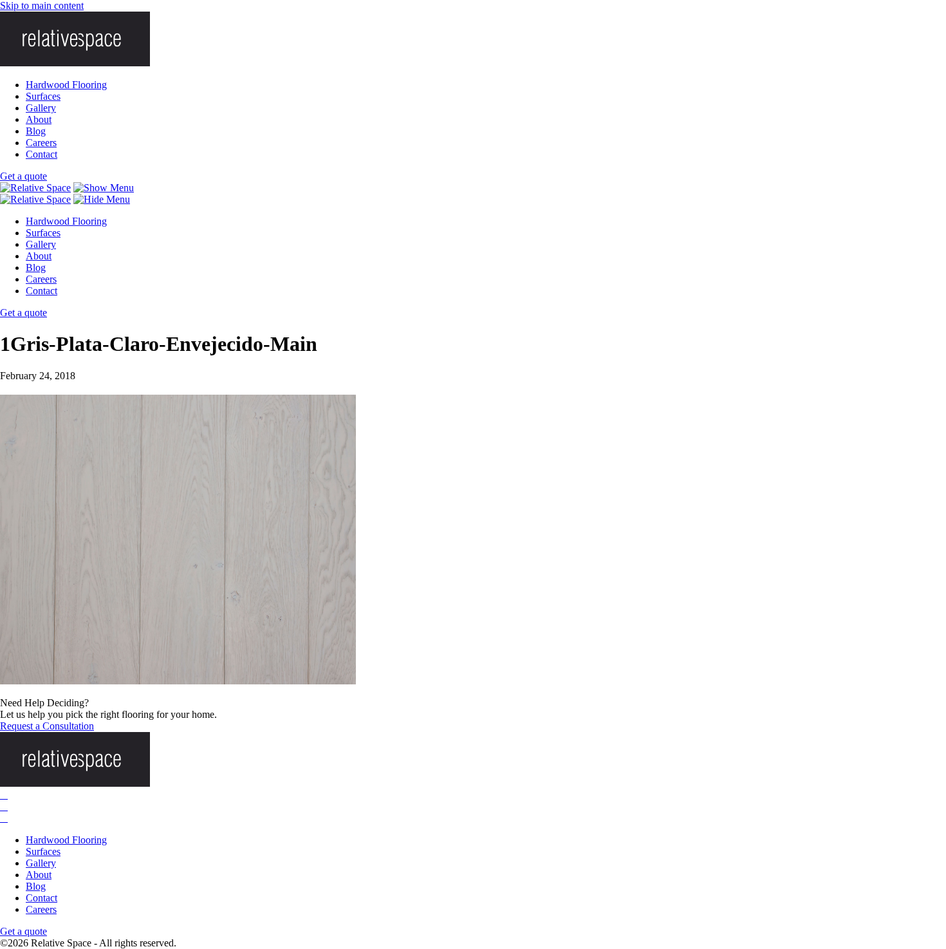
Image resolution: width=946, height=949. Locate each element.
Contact (41, 154)
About (38, 119)
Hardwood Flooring (66, 84)
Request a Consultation (47, 725)
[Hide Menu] (101, 199)
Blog (36, 131)
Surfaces (43, 96)
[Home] (35, 187)
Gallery (41, 107)
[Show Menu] (103, 187)
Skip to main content (42, 5)
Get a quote (23, 176)
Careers (41, 142)
